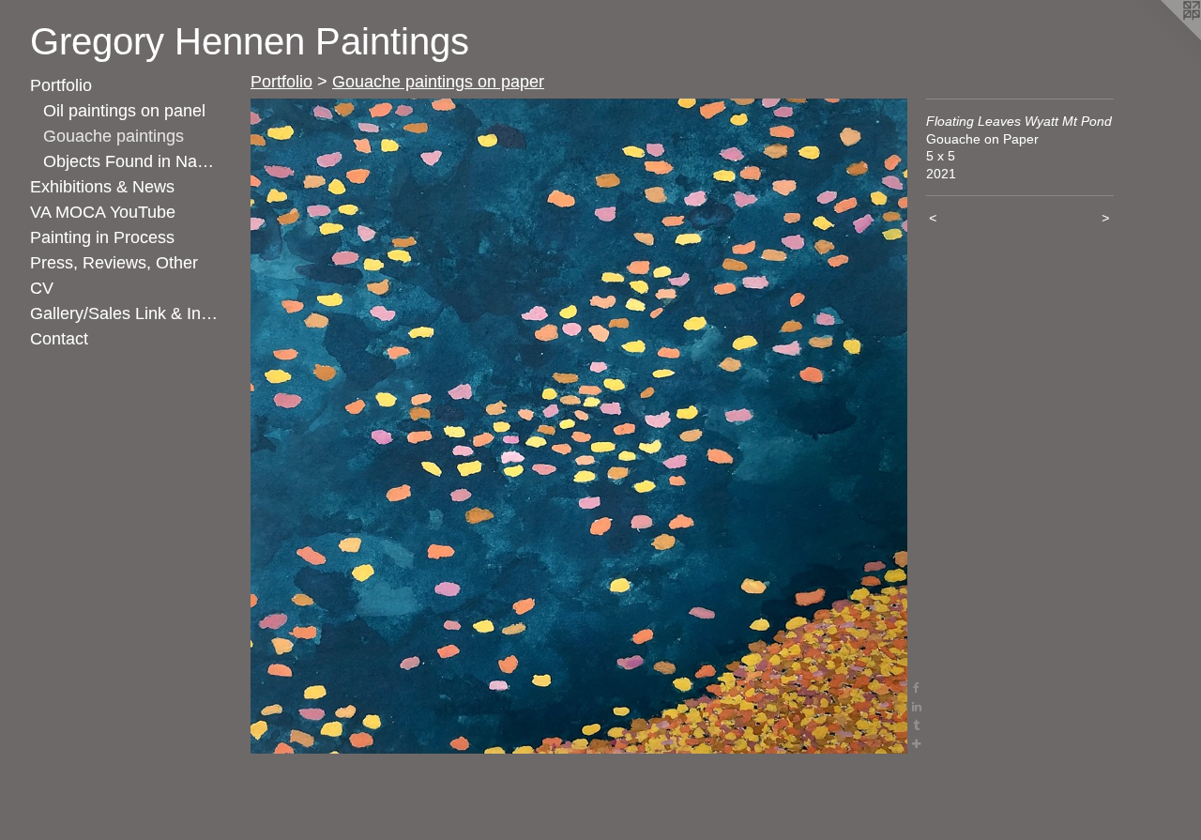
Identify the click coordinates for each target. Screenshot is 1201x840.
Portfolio (61, 85)
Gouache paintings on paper (438, 81)
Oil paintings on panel (124, 110)
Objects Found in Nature (131, 161)
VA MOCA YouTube (102, 212)
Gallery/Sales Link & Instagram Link (124, 313)
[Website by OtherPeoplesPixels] (1163, 37)
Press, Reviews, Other (114, 262)
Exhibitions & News (102, 186)
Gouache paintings (113, 136)
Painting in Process (102, 237)
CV (41, 288)
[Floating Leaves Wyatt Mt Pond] (579, 426)
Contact (59, 338)
